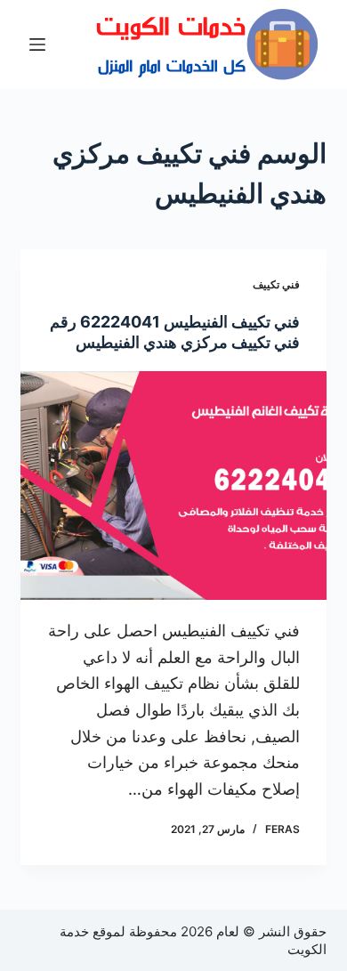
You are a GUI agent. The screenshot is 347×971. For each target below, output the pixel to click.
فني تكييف (276, 284)
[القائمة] (37, 44)
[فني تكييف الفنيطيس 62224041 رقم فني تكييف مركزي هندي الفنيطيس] (173, 485)
